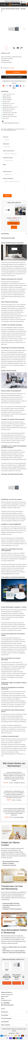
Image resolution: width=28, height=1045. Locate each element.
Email (4, 164)
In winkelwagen (16, 72)
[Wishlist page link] (23, 4)
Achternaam (6, 143)
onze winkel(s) (12, 67)
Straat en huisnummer (8, 150)
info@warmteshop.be (8, 1005)
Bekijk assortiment (2, 4)
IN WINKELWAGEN (13, 223)
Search (3, 1008)
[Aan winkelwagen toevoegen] (6, 983)
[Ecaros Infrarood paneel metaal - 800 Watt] (16, 967)
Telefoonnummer (7, 171)
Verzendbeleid (5, 1021)
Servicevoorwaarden (6, 1018)
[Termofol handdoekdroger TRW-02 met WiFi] (6, 967)
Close (13, 959)
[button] (1, 1)
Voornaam (5, 136)
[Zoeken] (4, 4)
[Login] (20, 4)
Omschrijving (5, 233)
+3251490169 (6, 1002)
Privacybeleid (4, 1015)
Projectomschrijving (8, 178)
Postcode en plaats (8, 157)
